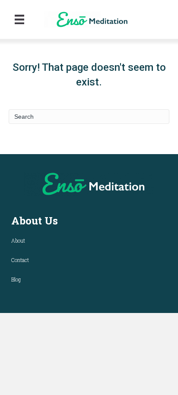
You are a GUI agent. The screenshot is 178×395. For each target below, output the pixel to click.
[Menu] (19, 19)
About (18, 240)
